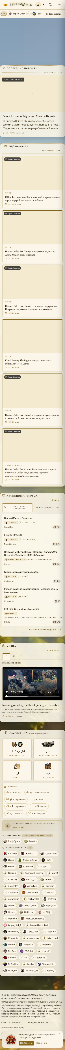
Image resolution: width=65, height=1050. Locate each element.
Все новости (52, 72)
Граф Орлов (10, 544)
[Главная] (17, 4)
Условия (16, 1022)
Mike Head (18, 827)
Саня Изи (8, 527)
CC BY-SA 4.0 (55, 1001)
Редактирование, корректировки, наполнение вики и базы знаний (32, 590)
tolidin (7, 622)
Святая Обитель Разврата (18, 518)
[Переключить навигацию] (59, 5)
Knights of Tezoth (13, 535)
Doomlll (8, 564)
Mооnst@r (9, 601)
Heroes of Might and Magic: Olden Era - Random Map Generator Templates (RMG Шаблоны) (30, 553)
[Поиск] (50, 5)
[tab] (17, 507)
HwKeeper (9, 581)
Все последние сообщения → (43, 629)
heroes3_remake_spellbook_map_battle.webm (30, 705)
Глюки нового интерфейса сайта (21, 572)
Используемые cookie (12, 1027)
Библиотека (12, 787)
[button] (40, 5)
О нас (4, 1022)
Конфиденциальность (37, 1022)
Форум (56, 500)
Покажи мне (26, 1042)
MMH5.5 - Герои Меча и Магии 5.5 (21, 609)
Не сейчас (41, 1042)
